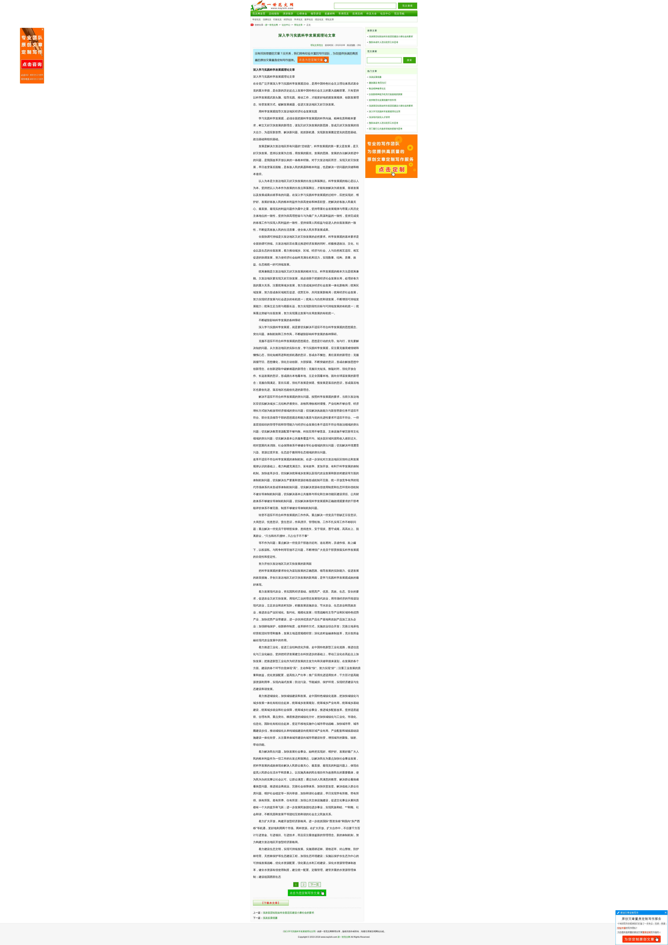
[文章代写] (665, 912)
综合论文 (319, 19)
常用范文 (344, 13)
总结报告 (274, 13)
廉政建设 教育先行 (377, 83)
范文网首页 (258, 13)
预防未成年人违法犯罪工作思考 (383, 42)
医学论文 (309, 19)
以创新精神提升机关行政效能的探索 (385, 94)
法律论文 (267, 19)
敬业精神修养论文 (377, 88)
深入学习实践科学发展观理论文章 (384, 111)
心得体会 (302, 13)
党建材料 (330, 13)
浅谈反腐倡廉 (270, 917)
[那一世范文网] (272, 9)
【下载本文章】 (271, 903)
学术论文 (298, 19)
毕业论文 (256, 19)
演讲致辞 (288, 13)
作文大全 (371, 13)
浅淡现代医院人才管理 (379, 117)
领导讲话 (316, 13)
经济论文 (288, 19)
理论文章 (329, 19)
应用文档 (357, 13)
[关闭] (42, 29)
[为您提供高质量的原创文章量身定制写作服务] (307, 895)
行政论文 (277, 19)
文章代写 (641, 927)
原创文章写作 (32, 56)
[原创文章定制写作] (307, 63)
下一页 (315, 884)
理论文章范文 (317, 45)
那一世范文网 (271, 25)
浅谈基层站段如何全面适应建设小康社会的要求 (288, 912)
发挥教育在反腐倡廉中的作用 (382, 100)
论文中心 (385, 13)
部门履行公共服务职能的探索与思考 (385, 129)
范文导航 (399, 13)
